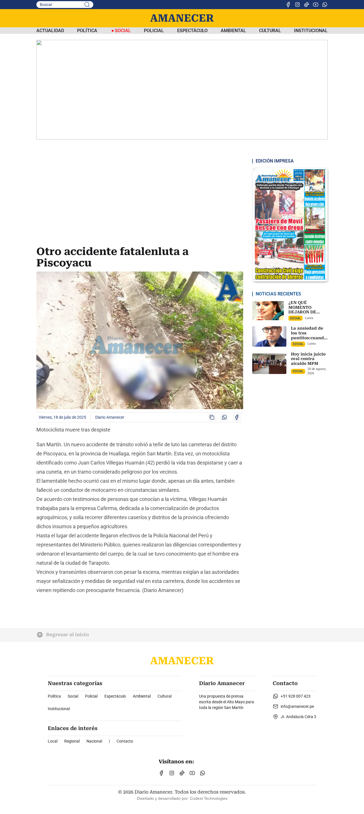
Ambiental (233, 30)
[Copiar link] (212, 417)
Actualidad (50, 30)
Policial (154, 30)
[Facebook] (288, 4)
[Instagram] (297, 4)
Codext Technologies (209, 798)
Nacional (94, 741)
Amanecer (182, 18)
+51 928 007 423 (296, 696)
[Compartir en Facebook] (237, 417)
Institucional (311, 30)
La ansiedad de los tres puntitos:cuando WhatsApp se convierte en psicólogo (308, 340)
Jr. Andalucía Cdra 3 (298, 716)
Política (87, 30)
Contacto (125, 741)
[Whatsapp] (325, 4)
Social (73, 696)
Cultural (270, 30)
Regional (72, 741)
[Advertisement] (140, 200)
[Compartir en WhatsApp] (224, 417)
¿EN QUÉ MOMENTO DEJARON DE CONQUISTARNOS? (308, 309)
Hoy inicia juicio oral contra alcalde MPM (308, 359)
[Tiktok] (306, 4)
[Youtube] (315, 4)
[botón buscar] (87, 4)
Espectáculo (192, 30)
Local (52, 741)
